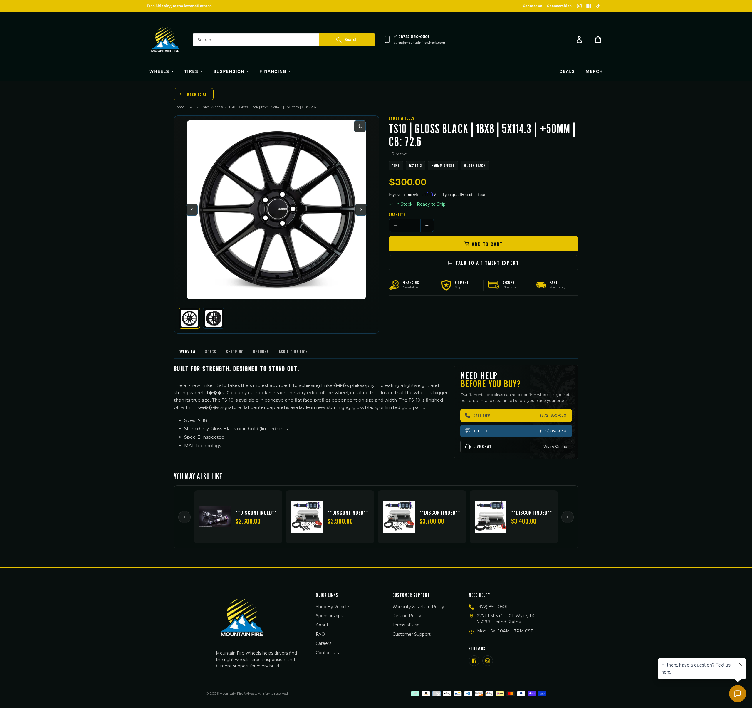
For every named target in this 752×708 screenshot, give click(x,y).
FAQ (320, 634)
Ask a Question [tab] (293, 351)
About (322, 625)
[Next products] (567, 517)
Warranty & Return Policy (418, 606)
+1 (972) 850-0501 (411, 36)
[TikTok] (598, 6)
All (192, 107)
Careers (323, 643)
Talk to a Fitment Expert (487, 262)
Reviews (399, 153)
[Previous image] (192, 210)
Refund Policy (406, 615)
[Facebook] (588, 6)
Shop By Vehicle (332, 606)
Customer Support (411, 634)
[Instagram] (579, 6)
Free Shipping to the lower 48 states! (180, 6)
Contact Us (327, 652)
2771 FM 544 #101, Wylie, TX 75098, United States (505, 619)
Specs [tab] (210, 351)
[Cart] (598, 40)
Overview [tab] (187, 351)
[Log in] (579, 40)
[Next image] (361, 210)
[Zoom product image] (360, 126)
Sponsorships (559, 6)
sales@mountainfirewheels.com (419, 43)
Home (179, 107)
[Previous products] (184, 517)
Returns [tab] (261, 351)
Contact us (532, 6)
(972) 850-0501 (492, 606)
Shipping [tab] (235, 351)
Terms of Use (405, 625)
